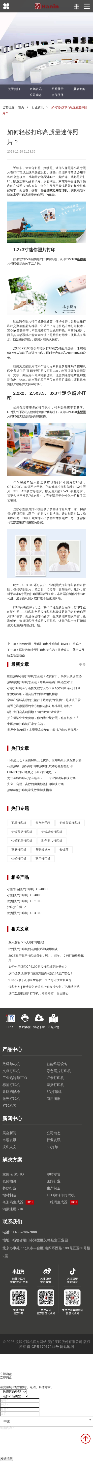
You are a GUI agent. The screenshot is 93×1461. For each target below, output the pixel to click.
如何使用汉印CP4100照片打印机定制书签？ (37, 966)
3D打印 (52, 1147)
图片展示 (57, 89)
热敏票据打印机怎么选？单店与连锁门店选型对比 (40, 682)
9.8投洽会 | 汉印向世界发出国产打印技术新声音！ (41, 980)
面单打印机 (18, 823)
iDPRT (10, 1027)
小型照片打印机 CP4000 (24, 895)
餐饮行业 (9, 1188)
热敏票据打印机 (21, 832)
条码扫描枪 (42, 849)
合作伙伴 (57, 95)
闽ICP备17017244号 (43, 1347)
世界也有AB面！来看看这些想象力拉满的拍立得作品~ (42, 730)
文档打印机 (11, 1071)
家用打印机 (42, 858)
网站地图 (67, 1347)
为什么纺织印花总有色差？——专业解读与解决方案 (41, 778)
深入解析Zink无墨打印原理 (26, 942)
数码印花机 (11, 1064)
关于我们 (14, 89)
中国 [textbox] (6, 1421)
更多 (82, 665)
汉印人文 (9, 1147)
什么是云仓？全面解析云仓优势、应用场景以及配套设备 (44, 760)
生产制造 (54, 1188)
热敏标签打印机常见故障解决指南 (29, 790)
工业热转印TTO (14, 1078)
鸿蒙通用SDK (12, 1209)
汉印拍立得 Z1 (17, 907)
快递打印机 (18, 858)
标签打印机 (11, 1085)
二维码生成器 (62, 1202)
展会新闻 (79, 89)
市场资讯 (36, 89)
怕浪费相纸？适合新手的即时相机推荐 (32, 694)
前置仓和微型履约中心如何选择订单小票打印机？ (40, 706)
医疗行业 (54, 1181)
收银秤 (64, 849)
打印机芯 (9, 1106)
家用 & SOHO (13, 1174)
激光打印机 (11, 1099)
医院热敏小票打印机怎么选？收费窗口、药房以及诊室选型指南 (49, 676)
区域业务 (54, 1027)
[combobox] (46, 1421)
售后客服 (25, 1027)
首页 (21, 107)
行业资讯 (38, 107)
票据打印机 (55, 1085)
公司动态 (36, 95)
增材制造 (9, 1195)
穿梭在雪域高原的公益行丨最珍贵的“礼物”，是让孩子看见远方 (48, 700)
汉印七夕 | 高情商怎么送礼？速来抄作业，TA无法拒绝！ (45, 987)
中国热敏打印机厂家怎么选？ (26, 724)
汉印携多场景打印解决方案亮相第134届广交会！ (40, 973)
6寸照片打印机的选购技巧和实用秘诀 (33, 949)
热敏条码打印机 (70, 823)
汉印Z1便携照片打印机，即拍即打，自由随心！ (39, 993)
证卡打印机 (55, 1078)
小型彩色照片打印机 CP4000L (28, 889)
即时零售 (54, 1174)
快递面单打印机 (21, 840)
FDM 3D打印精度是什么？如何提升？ (32, 772)
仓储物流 (9, 1181)
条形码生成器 (17, 1202)
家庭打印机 (18, 849)
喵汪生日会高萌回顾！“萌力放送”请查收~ (34, 712)
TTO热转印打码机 (61, 1195)
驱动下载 (39, 1027)
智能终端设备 (57, 1064)
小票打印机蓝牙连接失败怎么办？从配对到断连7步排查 (43, 688)
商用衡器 (54, 1099)
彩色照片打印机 (51, 840)
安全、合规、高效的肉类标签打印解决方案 (35, 784)
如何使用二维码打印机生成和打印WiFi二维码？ (50, 644)
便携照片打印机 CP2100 (24, 901)
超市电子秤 (42, 823)
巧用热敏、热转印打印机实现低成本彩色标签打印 (40, 766)
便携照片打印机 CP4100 (24, 913)
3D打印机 (54, 1092)
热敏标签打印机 (51, 832)
